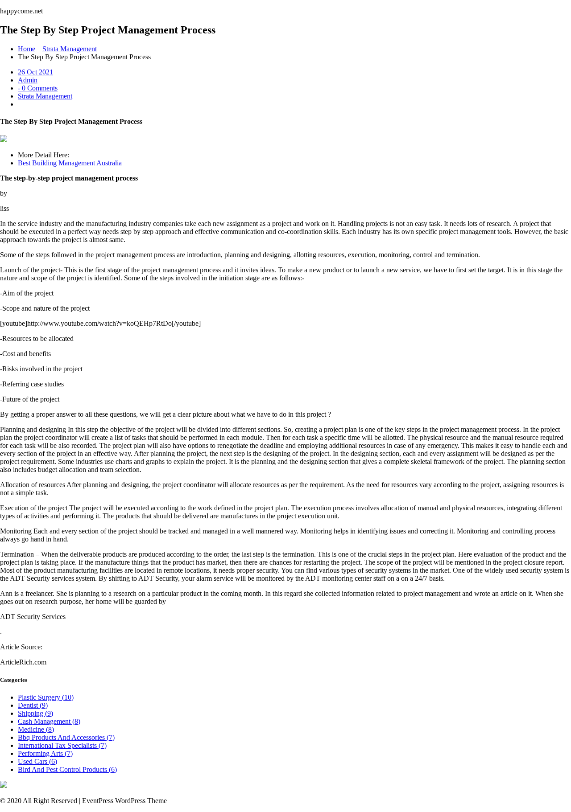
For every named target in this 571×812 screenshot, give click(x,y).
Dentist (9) (33, 705)
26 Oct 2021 (35, 72)
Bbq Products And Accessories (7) (66, 737)
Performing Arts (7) (45, 753)
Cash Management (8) (49, 721)
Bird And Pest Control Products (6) (67, 769)
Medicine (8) (36, 729)
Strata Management (69, 49)
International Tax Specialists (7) (62, 745)
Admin (27, 80)
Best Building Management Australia (70, 163)
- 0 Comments (38, 88)
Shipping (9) (35, 713)
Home (26, 49)
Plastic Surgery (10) (46, 697)
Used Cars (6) (37, 761)
